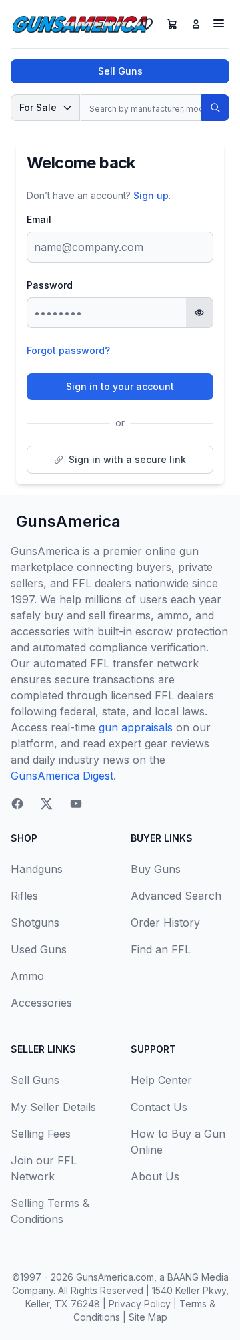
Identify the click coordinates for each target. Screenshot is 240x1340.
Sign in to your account (120, 386)
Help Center (161, 1080)
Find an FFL (161, 949)
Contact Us (159, 1107)
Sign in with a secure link (127, 459)
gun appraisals (136, 727)
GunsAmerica (68, 521)
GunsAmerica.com (115, 1277)
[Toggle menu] (218, 23)
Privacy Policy (140, 1303)
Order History (165, 922)
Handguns (37, 869)
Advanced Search (176, 895)
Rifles (24, 895)
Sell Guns (120, 71)
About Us (155, 1176)
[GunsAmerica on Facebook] (17, 803)
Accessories (41, 1002)
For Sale (38, 107)
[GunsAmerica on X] (46, 803)
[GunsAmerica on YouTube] (76, 803)
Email (39, 219)
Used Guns (39, 949)
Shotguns (35, 922)
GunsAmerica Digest (62, 775)
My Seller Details (53, 1107)
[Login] (196, 24)
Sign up (151, 195)
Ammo (27, 976)
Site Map (148, 1317)
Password (50, 285)
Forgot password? (68, 350)
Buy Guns (156, 869)
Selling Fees (41, 1133)
